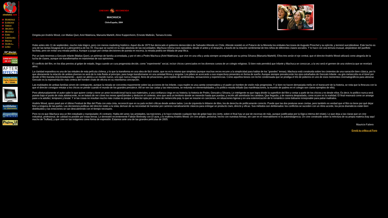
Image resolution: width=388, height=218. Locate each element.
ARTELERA (10, 38)
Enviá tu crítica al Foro (364, 130)
